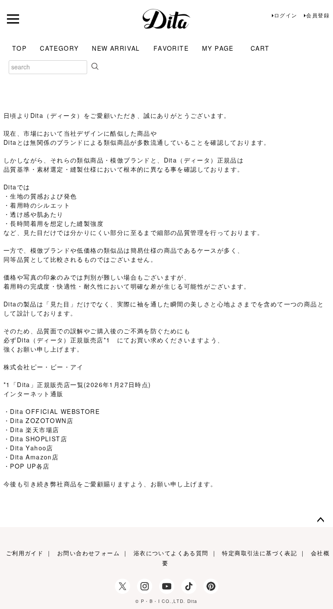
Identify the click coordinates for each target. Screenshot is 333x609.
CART (260, 48)
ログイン (285, 15)
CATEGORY (59, 48)
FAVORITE (171, 48)
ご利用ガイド (24, 553)
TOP (19, 48)
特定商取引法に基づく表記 (259, 553)
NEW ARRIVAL (116, 48)
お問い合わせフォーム (88, 553)
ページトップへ (321, 520)
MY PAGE (218, 48)
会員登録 (318, 15)
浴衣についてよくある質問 (171, 553)
